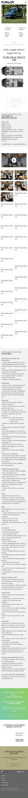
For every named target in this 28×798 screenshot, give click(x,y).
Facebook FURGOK (2, 793)
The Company (4, 782)
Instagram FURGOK (6, 793)
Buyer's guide (4, 785)
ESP (2, 788)
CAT (7, 788)
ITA (14, 788)
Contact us (14, 715)
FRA (17, 788)
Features (22, 44)
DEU (12, 788)
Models (3, 775)
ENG (10, 788)
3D (18, 44)
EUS (5, 788)
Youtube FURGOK (10, 793)
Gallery (14, 44)
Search (14, 765)
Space (2, 778)
